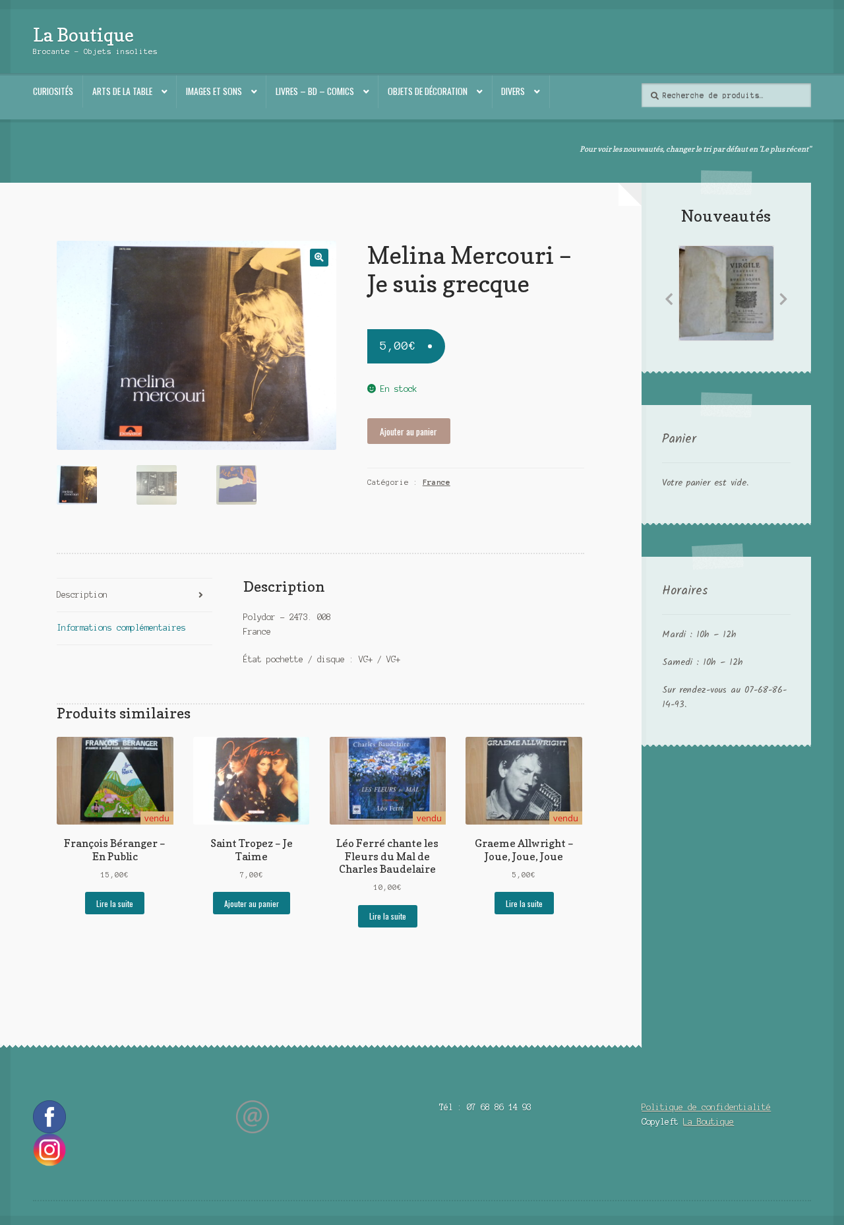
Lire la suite (114, 903)
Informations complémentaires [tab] (121, 627)
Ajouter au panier (408, 431)
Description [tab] (82, 594)
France (436, 482)
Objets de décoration (427, 91)
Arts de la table (122, 91)
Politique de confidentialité (706, 1107)
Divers (513, 91)
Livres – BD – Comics (315, 91)
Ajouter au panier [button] (251, 903)
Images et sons (214, 91)
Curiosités (53, 91)
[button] (319, 258)
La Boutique (83, 35)
